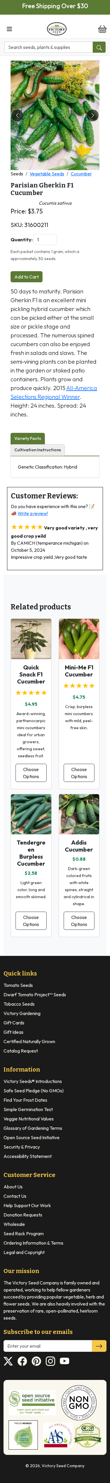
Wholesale (14, 1224)
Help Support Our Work (27, 1205)
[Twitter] (8, 1361)
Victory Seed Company (63, 1465)
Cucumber (81, 174)
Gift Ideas (13, 1032)
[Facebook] (22, 1361)
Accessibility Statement (28, 1156)
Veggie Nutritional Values (29, 1119)
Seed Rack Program (24, 1233)
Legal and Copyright (24, 1252)
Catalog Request (21, 1051)
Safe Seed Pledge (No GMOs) (34, 1091)
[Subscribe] (99, 1346)
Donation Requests (23, 1215)
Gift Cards (14, 1023)
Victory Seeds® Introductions (33, 1081)
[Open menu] (9, 29)
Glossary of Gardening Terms (33, 1128)
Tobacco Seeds (19, 1004)
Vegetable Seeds (47, 174)
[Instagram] (50, 1361)
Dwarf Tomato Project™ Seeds (35, 994)
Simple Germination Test (28, 1109)
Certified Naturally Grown (29, 1041)
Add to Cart (26, 277)
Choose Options (31, 772)
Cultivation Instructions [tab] (37, 449)
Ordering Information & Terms (33, 1243)
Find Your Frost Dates (25, 1100)
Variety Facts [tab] (27, 438)
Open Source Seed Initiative (32, 1137)
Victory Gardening (22, 1013)
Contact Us (15, 1196)
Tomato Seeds (18, 985)
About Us (13, 1187)
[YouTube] (64, 1361)
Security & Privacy (22, 1147)
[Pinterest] (36, 1361)
